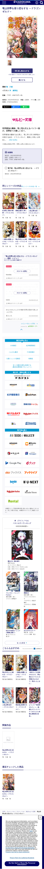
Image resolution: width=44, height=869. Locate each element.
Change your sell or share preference (17, 852)
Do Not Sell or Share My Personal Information (20, 847)
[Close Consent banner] (40, 817)
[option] (8, 744)
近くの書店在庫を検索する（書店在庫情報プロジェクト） (22, 366)
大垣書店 (13, 345)
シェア (17, 107)
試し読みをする (23, 71)
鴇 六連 (9, 87)
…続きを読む (13, 140)
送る (26, 107)
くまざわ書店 (13, 352)
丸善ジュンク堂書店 (13, 358)
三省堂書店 (30, 352)
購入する (22, 80)
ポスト (8, 107)
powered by (24, 326)
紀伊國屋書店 (30, 345)
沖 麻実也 (13, 90)
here (31, 831)
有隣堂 (30, 358)
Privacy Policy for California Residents (22, 858)
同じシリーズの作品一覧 (29, 186)
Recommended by (28, 648)
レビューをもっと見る (28, 323)
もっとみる (21, 643)
